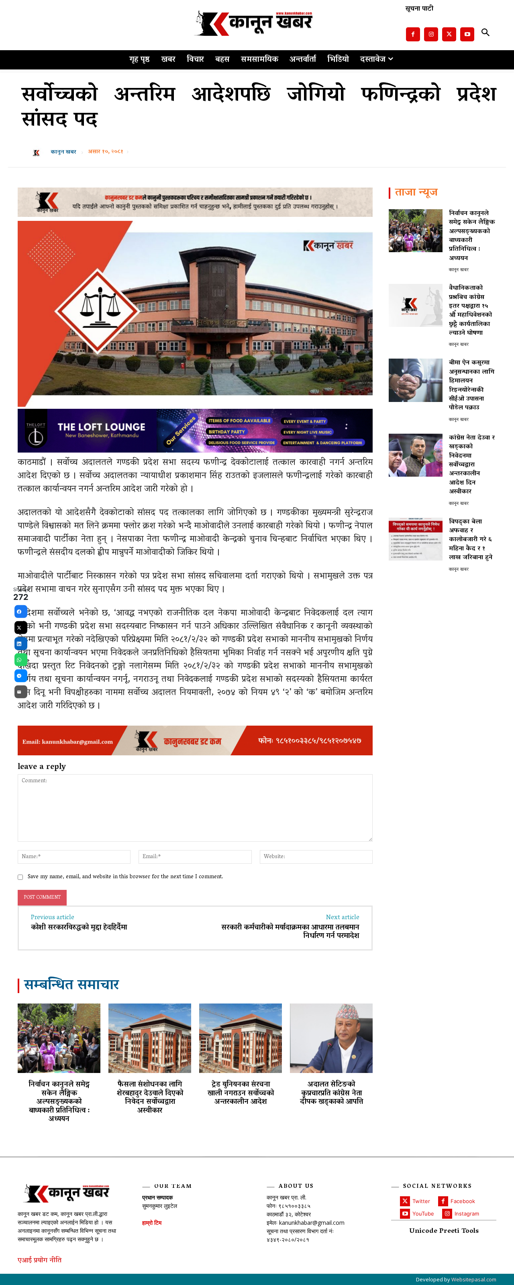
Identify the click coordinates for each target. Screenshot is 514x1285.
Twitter (421, 1201)
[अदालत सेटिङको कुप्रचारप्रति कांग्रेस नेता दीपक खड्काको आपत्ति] (331, 1038)
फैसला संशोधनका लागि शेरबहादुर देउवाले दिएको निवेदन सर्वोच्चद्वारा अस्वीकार (150, 1098)
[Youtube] (467, 34)
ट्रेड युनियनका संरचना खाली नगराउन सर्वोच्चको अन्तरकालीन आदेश (241, 1093)
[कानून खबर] (38, 152)
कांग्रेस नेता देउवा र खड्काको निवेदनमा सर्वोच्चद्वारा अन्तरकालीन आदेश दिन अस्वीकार (472, 465)
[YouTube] (405, 1214)
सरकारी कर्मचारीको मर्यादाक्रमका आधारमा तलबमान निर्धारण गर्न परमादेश (290, 932)
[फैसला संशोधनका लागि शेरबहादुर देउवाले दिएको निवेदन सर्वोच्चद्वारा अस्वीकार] (149, 1038)
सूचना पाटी (419, 9)
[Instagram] (431, 34)
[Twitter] (449, 34)
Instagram (467, 1213)
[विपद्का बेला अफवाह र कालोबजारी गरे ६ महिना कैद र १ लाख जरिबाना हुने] (416, 539)
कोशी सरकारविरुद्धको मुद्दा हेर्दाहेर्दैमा (79, 928)
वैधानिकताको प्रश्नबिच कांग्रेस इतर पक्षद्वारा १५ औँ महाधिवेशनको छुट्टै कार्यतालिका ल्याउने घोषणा (470, 310)
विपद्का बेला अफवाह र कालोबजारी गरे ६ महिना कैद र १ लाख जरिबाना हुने (470, 540)
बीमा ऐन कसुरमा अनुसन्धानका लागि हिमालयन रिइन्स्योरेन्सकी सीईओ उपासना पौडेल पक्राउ (471, 385)
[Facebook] (413, 34)
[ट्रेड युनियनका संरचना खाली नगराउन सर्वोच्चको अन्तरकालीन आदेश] (240, 1038)
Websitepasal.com (473, 1279)
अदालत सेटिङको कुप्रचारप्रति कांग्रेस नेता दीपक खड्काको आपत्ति (331, 1093)
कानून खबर (63, 152)
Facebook (463, 1201)
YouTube (423, 1213)
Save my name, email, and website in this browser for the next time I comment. (125, 877)
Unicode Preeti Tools (444, 1232)
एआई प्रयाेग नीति (39, 1261)
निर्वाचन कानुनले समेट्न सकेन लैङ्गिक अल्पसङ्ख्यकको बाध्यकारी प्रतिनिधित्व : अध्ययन (59, 1102)
